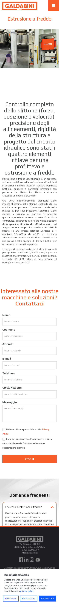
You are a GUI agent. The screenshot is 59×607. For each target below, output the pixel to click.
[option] (29, 48)
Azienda (7, 344)
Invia (28, 458)
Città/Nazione (12, 387)
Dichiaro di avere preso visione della (25, 431)
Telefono (8, 373)
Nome (6, 315)
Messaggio (9, 402)
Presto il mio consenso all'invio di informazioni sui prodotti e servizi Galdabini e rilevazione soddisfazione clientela (27, 443)
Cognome (8, 329)
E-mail (6, 358)
